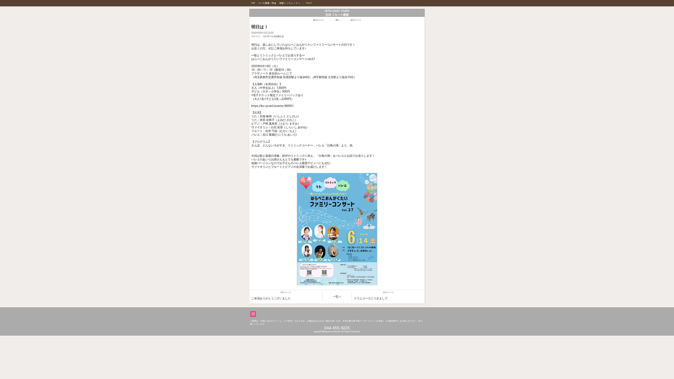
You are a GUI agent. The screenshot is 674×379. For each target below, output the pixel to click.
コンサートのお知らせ (273, 36)
